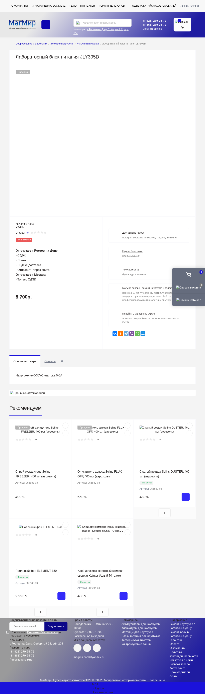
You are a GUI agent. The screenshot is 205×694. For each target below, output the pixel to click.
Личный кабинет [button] (190, 5)
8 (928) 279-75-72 (154, 20)
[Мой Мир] (143, 333)
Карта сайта (177, 668)
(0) (27, 232)
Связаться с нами (181, 660)
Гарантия (176, 640)
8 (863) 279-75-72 (154, 24)
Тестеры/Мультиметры (136, 640)
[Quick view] (65, 426)
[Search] (77, 23)
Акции (173, 676)
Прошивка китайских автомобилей (153, 5)
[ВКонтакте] (115, 333)
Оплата (174, 644)
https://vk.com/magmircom (77, 648)
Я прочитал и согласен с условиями (36, 634)
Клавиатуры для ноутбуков (139, 627)
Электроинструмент (61, 43)
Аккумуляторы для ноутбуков (141, 623)
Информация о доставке (48, 5)
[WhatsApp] (137, 333)
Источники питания (88, 43)
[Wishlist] (65, 433)
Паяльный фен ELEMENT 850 (36, 570)
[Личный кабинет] (188, 300)
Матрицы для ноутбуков (137, 631)
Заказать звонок (152, 28)
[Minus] (146, 513)
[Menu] (45, 24)
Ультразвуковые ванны (136, 644)
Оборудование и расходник (31, 43)
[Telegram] (126, 333)
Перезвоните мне (20, 659)
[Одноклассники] (120, 333)
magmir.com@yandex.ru (89, 657)
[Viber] (131, 333)
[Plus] (183, 513)
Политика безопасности (42, 632)
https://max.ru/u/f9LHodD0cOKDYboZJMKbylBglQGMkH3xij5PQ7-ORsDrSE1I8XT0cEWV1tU (97, 648)
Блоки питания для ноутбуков (141, 636)
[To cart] (186, 497)
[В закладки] (184, 57)
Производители (180, 672)
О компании (19, 5)
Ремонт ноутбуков (82, 5)
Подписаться (55, 626)
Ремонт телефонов (112, 5)
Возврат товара (180, 664)
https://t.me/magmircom (87, 648)
